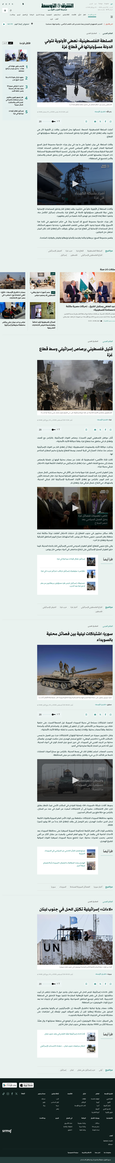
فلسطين (74, 255)
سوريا (53, 887)
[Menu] (112, 17)
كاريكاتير (83, 1102)
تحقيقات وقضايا (67, 1127)
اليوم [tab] (10, 43)
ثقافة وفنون (66, 15)
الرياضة (32, 15)
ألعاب (56, 19)
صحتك (43, 1099)
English (106, 4)
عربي (112, 4)
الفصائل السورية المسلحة (80, 887)
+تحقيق (70, 1130)
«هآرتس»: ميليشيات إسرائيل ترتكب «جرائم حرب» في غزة (63, 571)
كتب (57, 1099)
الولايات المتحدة (95, 1099)
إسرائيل (64, 255)
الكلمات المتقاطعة (108, 1141)
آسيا (98, 1106)
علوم (44, 1102)
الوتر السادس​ (55, 1102)
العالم (84, 15)
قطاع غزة (80, 251)
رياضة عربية (82, 1127)
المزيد (51, 19)
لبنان (72, 1070)
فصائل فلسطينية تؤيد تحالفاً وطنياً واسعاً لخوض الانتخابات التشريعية (43, 325)
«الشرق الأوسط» (100, 112)
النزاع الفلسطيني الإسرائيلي (91, 255)
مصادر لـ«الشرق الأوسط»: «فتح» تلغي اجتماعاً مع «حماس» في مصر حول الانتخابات (13, 295)
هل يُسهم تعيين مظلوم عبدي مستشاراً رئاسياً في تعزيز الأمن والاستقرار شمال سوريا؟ (14, 101)
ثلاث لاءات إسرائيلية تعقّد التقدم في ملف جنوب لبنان (64, 1034)
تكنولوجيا (49, 15)
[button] (75, 184)
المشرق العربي (91, 33)
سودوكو (110, 1144)
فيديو (18, 15)
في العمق (25, 15)
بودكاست (12, 15)
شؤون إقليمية (109, 1112)
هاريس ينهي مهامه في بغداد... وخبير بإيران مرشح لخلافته (15, 68)
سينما (57, 1106)
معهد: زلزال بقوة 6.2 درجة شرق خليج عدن (14, 78)
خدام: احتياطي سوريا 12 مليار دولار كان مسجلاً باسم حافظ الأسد (15, 88)
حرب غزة (69, 251)
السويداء (62, 887)
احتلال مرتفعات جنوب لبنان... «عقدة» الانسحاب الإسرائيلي (62, 1046)
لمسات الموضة (95, 1130)
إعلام (57, 1109)
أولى (100, 1070)
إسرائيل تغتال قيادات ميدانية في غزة (16, 112)
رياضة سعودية (82, 1123)
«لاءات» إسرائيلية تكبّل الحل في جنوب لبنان (76, 909)
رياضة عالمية (83, 1130)
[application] (75, 184)
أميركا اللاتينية (95, 1112)
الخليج (109, 1102)
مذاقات (97, 1123)
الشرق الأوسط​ (92, 15)
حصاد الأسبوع (68, 1123)
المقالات (84, 1099)
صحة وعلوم (57, 15)
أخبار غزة (74, 607)
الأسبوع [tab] (5, 43)
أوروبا (97, 1102)
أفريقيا (97, 1109)
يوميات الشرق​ (40, 15)
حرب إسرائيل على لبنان (86, 1070)
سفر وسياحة (95, 1127)
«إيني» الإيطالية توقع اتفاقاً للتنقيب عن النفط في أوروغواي (82, 24)
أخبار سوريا (98, 887)
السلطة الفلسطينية (94, 251)
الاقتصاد (74, 15)
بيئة (44, 1106)
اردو (96, 4)
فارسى (91, 4)
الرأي (79, 15)
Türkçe (100, 4)
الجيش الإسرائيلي (55, 251)
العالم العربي (107, 33)
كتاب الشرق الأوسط (80, 1106)
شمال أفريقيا (107, 1106)
